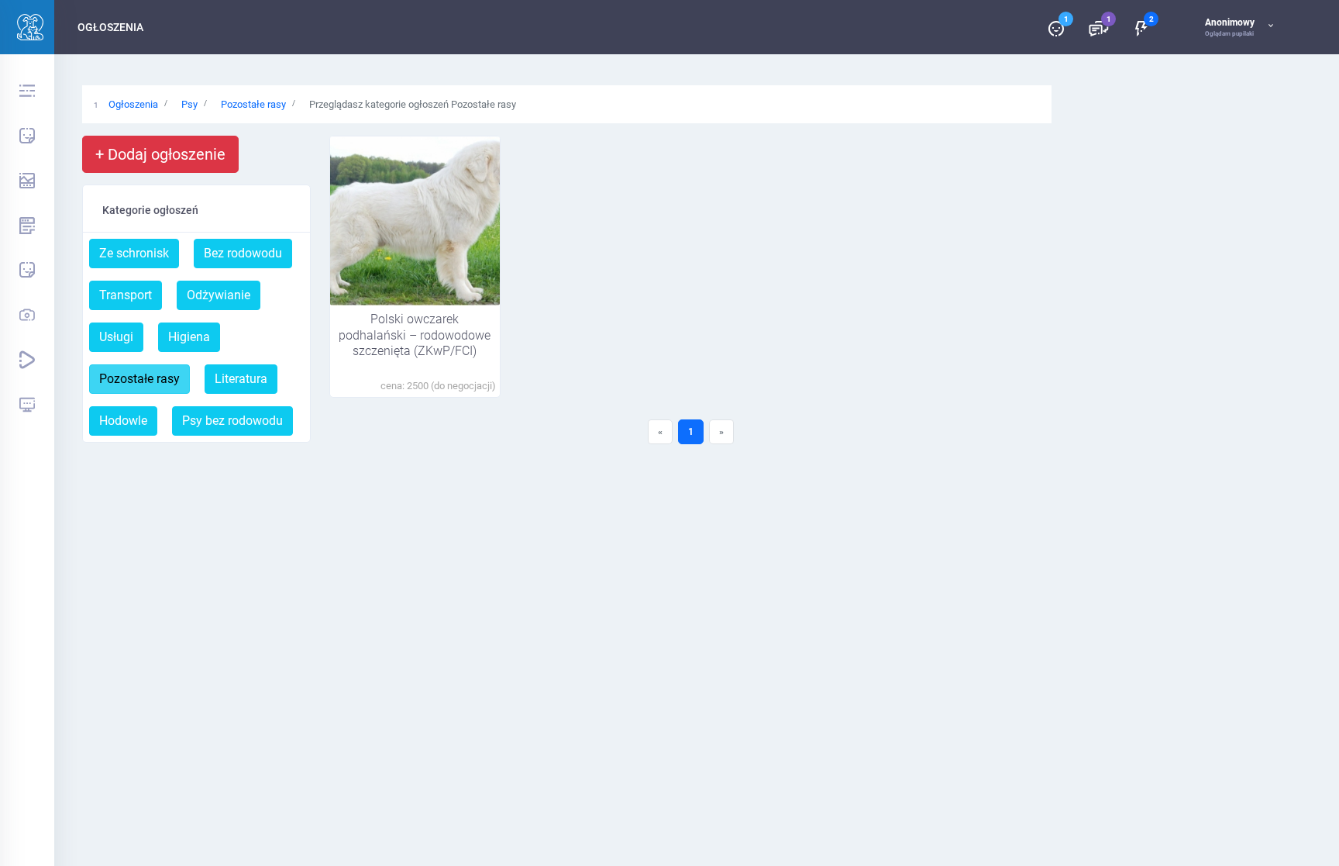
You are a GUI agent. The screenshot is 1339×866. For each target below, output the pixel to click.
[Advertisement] (567, 591)
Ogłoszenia (133, 104)
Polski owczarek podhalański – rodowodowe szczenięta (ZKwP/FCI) (415, 335)
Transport (125, 295)
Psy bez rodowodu (232, 420)
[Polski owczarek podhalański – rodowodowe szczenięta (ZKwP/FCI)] (415, 220)
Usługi (116, 336)
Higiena (189, 336)
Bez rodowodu (243, 253)
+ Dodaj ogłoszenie (160, 154)
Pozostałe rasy (253, 104)
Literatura (241, 378)
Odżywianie (218, 295)
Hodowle (123, 420)
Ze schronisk (134, 253)
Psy (189, 104)
